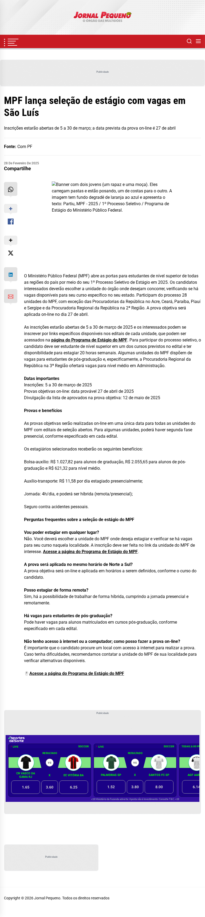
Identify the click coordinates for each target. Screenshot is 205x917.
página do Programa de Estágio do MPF (89, 340)
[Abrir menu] (198, 41)
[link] (102, 17)
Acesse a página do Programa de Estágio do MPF (90, 551)
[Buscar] (189, 41)
